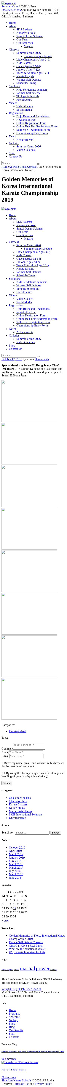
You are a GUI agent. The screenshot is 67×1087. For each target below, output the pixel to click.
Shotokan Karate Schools (16, 1080)
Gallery (13, 1020)
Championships (18, 801)
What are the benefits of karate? (27, 948)
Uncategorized (27, 166)
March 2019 (16, 854)
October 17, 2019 (11, 359)
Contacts (14, 1037)
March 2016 (16, 874)
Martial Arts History (20, 811)
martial (27, 968)
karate (16, 970)
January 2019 (17, 857)
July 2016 (14, 870)
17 (14, 908)
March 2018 (16, 864)
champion (8, 970)
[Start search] (38, 356)
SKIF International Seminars (25, 814)
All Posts (14, 166)
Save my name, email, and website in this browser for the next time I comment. (32, 764)
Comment (7, 748)
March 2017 (16, 867)
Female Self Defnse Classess (26, 942)
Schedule (14, 1016)
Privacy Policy (43, 1083)
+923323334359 (11, 9)
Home (5, 166)
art (2, 970)
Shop (12, 1023)
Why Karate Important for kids (27, 952)
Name (5, 752)
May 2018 (15, 860)
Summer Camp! (10, 6)
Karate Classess (18, 804)
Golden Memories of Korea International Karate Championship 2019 (32, 1051)
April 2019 (15, 850)
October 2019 (17, 847)
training (53, 970)
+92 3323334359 (31, 989)
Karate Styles (17, 807)
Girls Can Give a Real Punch (26, 945)
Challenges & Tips (20, 797)
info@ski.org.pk (11, 989)
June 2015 (15, 877)
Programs (14, 1013)
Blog (12, 1026)
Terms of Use (21, 1083)
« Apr (5, 920)
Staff (12, 1033)
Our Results (16, 1030)
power (43, 968)
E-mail (5, 756)
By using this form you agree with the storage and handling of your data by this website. (32, 774)
